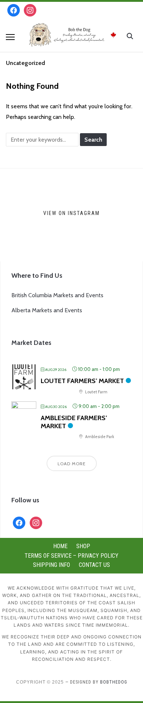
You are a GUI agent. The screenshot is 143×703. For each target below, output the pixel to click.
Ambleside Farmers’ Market (74, 422)
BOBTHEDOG (113, 682)
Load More (72, 463)
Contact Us (94, 564)
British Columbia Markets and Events (57, 295)
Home (60, 546)
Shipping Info (51, 564)
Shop (83, 546)
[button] (10, 37)
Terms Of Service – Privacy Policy (71, 555)
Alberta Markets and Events (46, 310)
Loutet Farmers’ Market (82, 381)
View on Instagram (71, 213)
